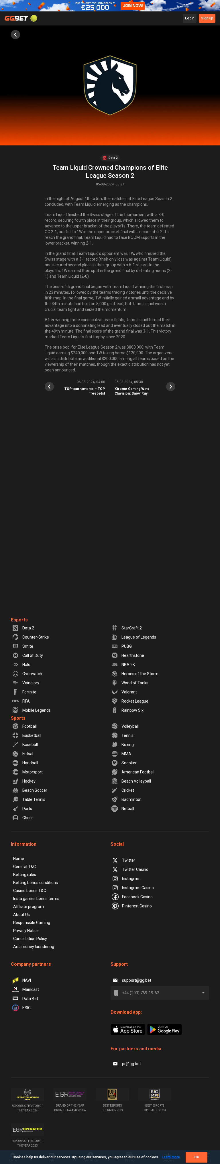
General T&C (24, 866)
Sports (18, 718)
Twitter (128, 860)
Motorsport (32, 772)
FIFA (26, 701)
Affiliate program (28, 906)
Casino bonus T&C (29, 890)
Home (18, 858)
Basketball (31, 735)
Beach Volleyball (136, 781)
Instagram (131, 878)
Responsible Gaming (31, 922)
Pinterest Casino (137, 906)
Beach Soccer (34, 790)
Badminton (131, 799)
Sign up (207, 18)
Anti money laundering (33, 946)
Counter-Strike (35, 637)
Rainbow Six (132, 710)
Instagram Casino (138, 887)
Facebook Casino (137, 897)
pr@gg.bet (131, 1063)
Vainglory (30, 683)
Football (29, 726)
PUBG (126, 646)
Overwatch (32, 673)
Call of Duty (32, 655)
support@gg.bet (136, 980)
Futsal (27, 753)
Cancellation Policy (30, 938)
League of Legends (138, 637)
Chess (28, 817)
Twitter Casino (135, 869)
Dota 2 (28, 628)
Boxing (127, 744)
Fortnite (29, 692)
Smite (27, 646)
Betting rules (24, 874)
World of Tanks (134, 683)
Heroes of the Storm (139, 673)
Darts (27, 808)
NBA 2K (128, 664)
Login (189, 18)
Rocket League (134, 701)
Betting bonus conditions (35, 882)
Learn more (171, 1157)
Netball (127, 808)
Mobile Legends (36, 710)
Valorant (129, 692)
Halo (26, 664)
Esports (19, 620)
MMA (126, 753)
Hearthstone (132, 655)
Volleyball (130, 726)
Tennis (127, 735)
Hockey (29, 781)
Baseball (30, 744)
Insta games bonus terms (36, 898)
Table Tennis (33, 799)
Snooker (129, 763)
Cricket (127, 790)
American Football (137, 772)
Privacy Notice (26, 930)
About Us (21, 914)
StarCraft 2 (131, 628)
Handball (30, 763)
